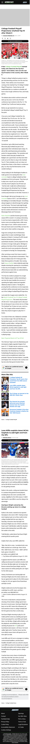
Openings (21, 713)
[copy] (10, 38)
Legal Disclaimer (23, 724)
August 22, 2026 (23, 556)
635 (16, 625)
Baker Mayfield (5, 215)
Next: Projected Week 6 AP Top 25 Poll (12, 338)
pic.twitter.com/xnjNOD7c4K (9, 554)
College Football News (11, 703)
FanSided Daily (5, 719)
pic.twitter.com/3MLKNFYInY (9, 592)
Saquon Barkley (9, 263)
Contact (3, 716)
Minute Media (8, 733)
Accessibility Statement (8, 727)
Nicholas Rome (7, 437)
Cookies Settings (6, 730)
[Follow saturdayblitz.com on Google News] (26, 367)
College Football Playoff (13, 66)
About (3, 713)
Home (2, 419)
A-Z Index (21, 727)
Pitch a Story (21, 719)
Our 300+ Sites (22, 716)
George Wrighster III (8, 35)
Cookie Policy (5, 724)
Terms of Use (22, 721)
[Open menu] (2, 2)
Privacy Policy (5, 721)
